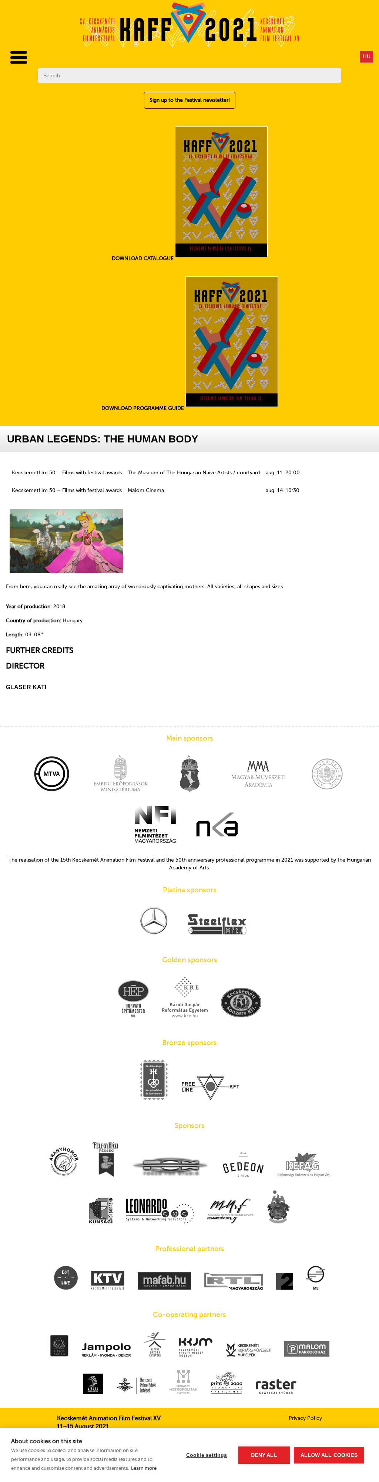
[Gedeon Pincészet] (243, 1165)
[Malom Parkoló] (306, 1349)
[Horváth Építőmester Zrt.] (133, 999)
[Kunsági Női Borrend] (101, 1211)
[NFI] (155, 825)
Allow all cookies (329, 1455)
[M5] (315, 1278)
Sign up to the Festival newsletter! (190, 100)
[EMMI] (120, 774)
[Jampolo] (106, 1350)
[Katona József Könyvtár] (154, 1345)
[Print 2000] (226, 1383)
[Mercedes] (154, 921)
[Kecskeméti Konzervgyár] (241, 1003)
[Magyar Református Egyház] (278, 1207)
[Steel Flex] (217, 925)
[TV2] (284, 1282)
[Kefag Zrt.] (304, 1165)
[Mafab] (164, 1281)
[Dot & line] (66, 1278)
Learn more (144, 1468)
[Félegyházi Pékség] (105, 1160)
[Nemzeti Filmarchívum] (230, 1212)
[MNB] (327, 774)
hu (366, 56)
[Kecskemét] (189, 774)
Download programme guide (143, 408)
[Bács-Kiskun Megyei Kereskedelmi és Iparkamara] (154, 1081)
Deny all (264, 1455)
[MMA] (258, 774)
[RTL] (233, 1282)
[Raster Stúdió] (276, 1387)
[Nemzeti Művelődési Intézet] (136, 1386)
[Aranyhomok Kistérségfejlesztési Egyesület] (64, 1162)
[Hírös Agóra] (59, 1346)
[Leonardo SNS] (160, 1212)
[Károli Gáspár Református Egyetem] (185, 998)
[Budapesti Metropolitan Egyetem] (183, 1382)
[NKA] (217, 825)
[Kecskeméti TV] (107, 1281)
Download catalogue (143, 258)
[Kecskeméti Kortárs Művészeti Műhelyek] (248, 1350)
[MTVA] (52, 774)
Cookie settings (206, 1455)
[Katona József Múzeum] (195, 1348)
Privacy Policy (305, 1418)
